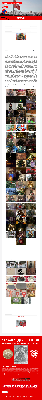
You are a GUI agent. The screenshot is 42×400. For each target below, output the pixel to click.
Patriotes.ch (27, 396)
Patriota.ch (30, 396)
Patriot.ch (13, 396)
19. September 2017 (21, 331)
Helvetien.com (34, 396)
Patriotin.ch (16, 396)
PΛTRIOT (25, 331)
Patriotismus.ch (23, 396)
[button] (8, 27)
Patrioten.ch (19, 396)
